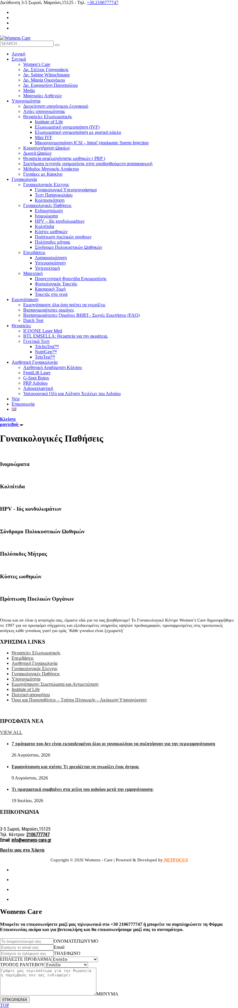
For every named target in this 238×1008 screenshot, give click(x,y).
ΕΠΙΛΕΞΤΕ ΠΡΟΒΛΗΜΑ (25, 959)
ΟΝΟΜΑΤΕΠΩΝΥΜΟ (76, 941)
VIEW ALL (11, 732)
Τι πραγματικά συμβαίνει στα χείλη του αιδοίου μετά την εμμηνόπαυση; (83, 789)
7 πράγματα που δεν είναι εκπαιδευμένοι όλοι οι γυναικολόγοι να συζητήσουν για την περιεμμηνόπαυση (113, 743)
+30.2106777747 (102, 2)
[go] (57, 45)
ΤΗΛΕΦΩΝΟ (67, 953)
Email (59, 947)
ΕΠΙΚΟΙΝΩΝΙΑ (14, 1000)
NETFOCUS (175, 860)
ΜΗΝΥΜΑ (107, 993)
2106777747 (38, 834)
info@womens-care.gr (31, 840)
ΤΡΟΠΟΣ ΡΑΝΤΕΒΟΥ (22, 964)
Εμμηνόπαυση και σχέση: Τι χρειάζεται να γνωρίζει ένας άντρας (75, 766)
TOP (4, 1005)
